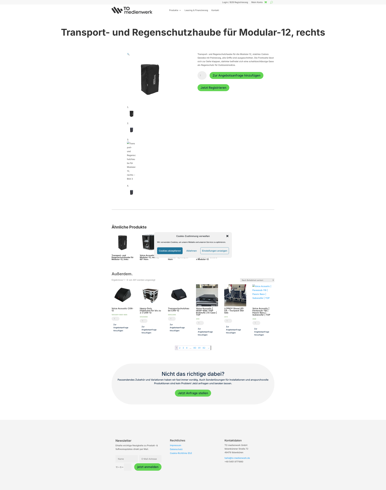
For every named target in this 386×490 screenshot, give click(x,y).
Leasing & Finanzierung (196, 10)
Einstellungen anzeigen (214, 250)
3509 (254, 319)
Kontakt (215, 10)
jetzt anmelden (147, 467)
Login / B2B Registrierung (235, 2)
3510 (197, 319)
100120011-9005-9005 (119, 315)
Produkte (173, 10)
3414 (226, 317)
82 (204, 347)
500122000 (172, 315)
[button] (227, 236)
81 (199, 347)
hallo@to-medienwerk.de (237, 458)
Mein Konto (257, 2)
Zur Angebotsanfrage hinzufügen (236, 75)
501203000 (144, 317)
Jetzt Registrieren (213, 87)
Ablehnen (191, 250)
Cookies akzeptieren (170, 250)
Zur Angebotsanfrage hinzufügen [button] (120, 327)
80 (194, 347)
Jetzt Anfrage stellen (193, 393)
